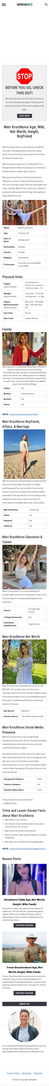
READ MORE (24, 116)
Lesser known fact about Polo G (24, 414)
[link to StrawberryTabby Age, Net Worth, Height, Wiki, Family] (24, 879)
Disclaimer (26, 1073)
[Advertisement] (24, 34)
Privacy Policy (13, 1073)
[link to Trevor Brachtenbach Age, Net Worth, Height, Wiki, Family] (24, 947)
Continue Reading (24, 925)
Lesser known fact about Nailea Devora (27, 849)
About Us (38, 1073)
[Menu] (4, 5)
